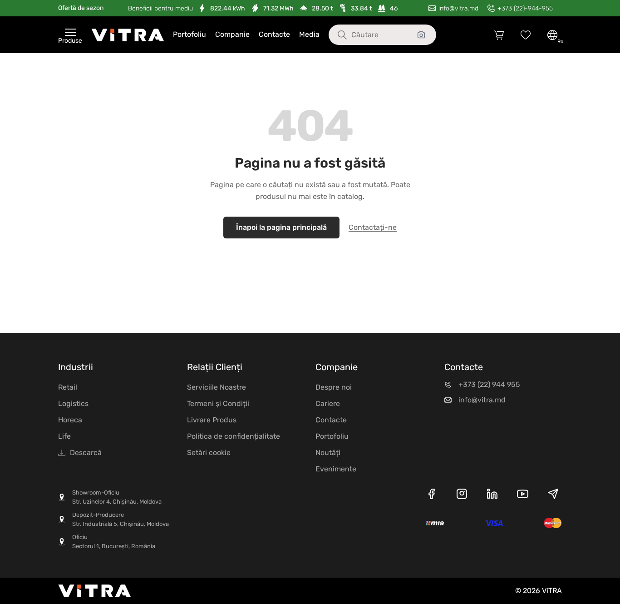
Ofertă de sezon (80, 8)
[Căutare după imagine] (421, 35)
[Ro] (552, 35)
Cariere (327, 403)
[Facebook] (431, 495)
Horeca (70, 420)
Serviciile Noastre (216, 387)
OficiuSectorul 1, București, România (113, 542)
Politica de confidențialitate (233, 436)
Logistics (73, 403)
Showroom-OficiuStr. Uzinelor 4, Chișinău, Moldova (117, 497)
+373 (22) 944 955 (489, 384)
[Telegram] (553, 495)
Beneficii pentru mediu (160, 8)
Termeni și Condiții (218, 403)
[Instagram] (461, 495)
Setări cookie (209, 452)
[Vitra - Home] (127, 35)
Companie (232, 34)
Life (64, 436)
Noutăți (327, 452)
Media (309, 34)
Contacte (274, 34)
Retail (67, 387)
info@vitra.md (482, 400)
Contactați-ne (373, 227)
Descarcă (86, 452)
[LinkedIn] (492, 495)
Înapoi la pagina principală (281, 227)
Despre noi (333, 387)
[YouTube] (522, 495)
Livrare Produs (211, 420)
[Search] (335, 35)
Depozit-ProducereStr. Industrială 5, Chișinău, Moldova (120, 519)
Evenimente (335, 469)
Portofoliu (189, 34)
